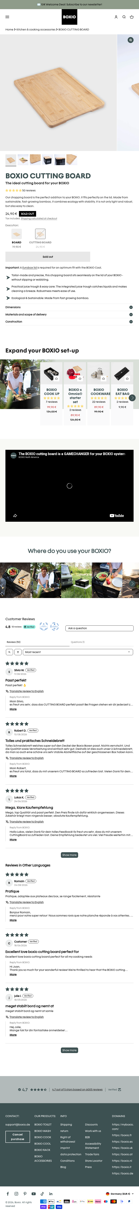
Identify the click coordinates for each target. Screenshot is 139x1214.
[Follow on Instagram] (16, 1193)
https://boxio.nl (122, 1160)
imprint (65, 1148)
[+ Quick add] (56, 379)
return (64, 1131)
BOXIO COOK (42, 1137)
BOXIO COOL (42, 1143)
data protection (70, 1154)
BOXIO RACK (42, 1150)
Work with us (93, 1131)
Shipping (66, 1124)
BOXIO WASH (42, 1131)
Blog (63, 1167)
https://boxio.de (122, 1173)
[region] (69, 92)
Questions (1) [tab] (78, 642)
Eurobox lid (29, 267)
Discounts (91, 1124)
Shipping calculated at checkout (39, 218)
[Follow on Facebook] (7, 1193)
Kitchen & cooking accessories (35, 29)
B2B (87, 1137)
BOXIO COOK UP (51, 392)
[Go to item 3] (35, 160)
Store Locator (93, 1160)
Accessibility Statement (93, 1146)
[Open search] (9, 652)
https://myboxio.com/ (123, 1127)
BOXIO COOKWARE (101, 392)
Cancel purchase (17, 1137)
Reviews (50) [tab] (14, 642)
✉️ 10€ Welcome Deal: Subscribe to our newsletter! (69, 4)
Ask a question (77, 628)
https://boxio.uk (122, 1148)
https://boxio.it (121, 1167)
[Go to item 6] (71, 160)
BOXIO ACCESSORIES (43, 1158)
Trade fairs (92, 1154)
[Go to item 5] (59, 160)
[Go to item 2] (23, 160)
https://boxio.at (122, 1154)
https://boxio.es (122, 1141)
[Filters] (18, 652)
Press (88, 1167)
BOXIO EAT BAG (123, 392)
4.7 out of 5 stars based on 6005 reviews (77, 1089)
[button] (13, 190)
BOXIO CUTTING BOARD (73, 29)
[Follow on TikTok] (42, 1193)
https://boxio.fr (122, 1135)
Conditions (67, 1160)
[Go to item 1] (10, 160)
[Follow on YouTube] (33, 1193)
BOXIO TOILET (43, 1124)
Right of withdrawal (67, 1139)
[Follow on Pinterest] (25, 1193)
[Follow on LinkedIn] (51, 1193)
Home (9, 29)
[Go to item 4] (47, 160)
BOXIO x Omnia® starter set (75, 396)
